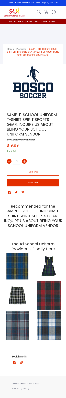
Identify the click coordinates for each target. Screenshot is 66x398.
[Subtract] (9, 161)
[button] (46, 12)
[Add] (24, 161)
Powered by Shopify (20, 388)
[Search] (38, 12)
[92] (17, 266)
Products (21, 49)
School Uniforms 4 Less (22, 384)
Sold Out (33, 171)
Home (10, 49)
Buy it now (33, 182)
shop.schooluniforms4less (21, 139)
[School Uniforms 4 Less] (14, 12)
